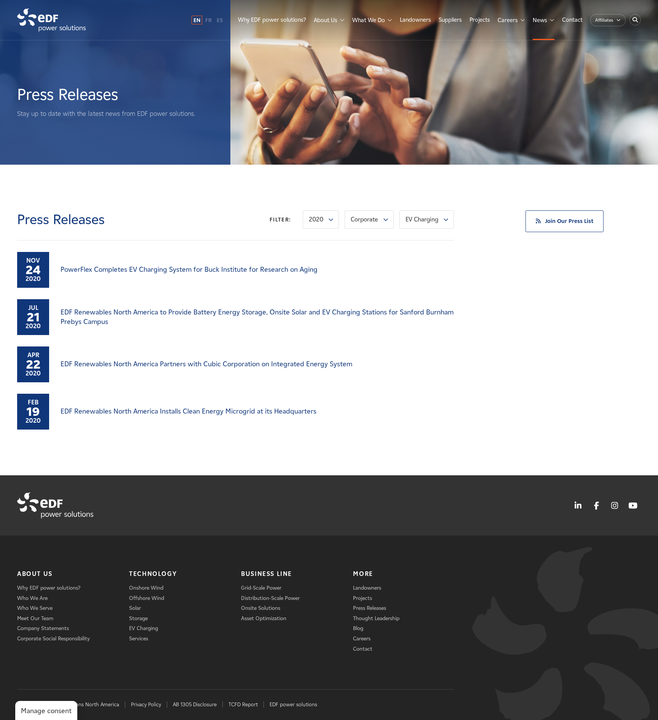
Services (138, 638)
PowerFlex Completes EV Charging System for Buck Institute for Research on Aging (189, 269)
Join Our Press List (569, 221)
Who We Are (32, 598)
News (540, 20)
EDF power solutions (293, 704)
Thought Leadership (376, 618)
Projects (480, 19)
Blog (358, 628)
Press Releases (369, 608)
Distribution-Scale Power (270, 598)
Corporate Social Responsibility (53, 638)
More (363, 573)
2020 (316, 219)
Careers (508, 20)
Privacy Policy (146, 704)
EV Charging (422, 219)
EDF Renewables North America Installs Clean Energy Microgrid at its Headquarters (188, 411)
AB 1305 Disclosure (195, 704)
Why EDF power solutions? (272, 19)
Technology (153, 573)
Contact (572, 19)
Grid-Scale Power (261, 588)
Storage (138, 618)
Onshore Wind (146, 588)
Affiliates (604, 20)
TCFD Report (243, 704)
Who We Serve (35, 608)
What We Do (368, 20)
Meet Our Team (35, 618)
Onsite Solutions (260, 608)
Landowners (415, 19)
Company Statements (43, 628)
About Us (325, 20)
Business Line (266, 573)
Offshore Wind (146, 598)
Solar (135, 608)
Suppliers (450, 19)
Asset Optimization (263, 618)
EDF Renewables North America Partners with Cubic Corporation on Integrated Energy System (206, 364)
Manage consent (46, 711)
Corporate (364, 219)
